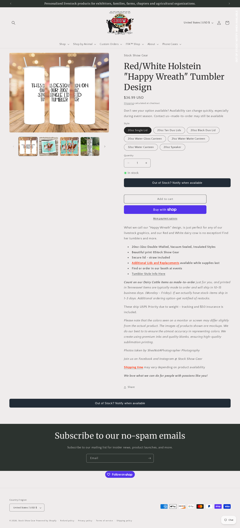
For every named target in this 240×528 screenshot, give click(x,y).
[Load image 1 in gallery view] (28, 146)
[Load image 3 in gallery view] (69, 146)
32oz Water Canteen (141, 147)
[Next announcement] (229, 3)
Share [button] (131, 387)
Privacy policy (85, 521)
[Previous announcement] (11, 3)
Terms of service (104, 521)
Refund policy (67, 521)
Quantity (129, 155)
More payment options (165, 218)
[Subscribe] (149, 458)
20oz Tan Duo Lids (169, 130)
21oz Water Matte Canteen (188, 138)
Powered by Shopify (46, 521)
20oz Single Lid (138, 130)
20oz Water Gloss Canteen (145, 138)
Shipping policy (124, 521)
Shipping (129, 103)
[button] (13, 23)
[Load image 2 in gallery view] (48, 146)
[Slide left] (13, 146)
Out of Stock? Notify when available (177, 182)
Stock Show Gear (27, 521)
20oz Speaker (172, 147)
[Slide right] (105, 146)
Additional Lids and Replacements (155, 263)
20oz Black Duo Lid (203, 130)
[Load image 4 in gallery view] (90, 146)
